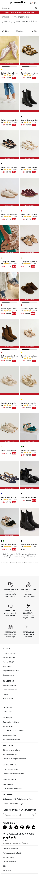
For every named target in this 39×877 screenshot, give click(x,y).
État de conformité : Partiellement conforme (18, 799)
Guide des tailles (8, 675)
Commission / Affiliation (11, 722)
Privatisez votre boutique (11, 739)
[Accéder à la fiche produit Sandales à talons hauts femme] (29, 333)
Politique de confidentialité (12, 853)
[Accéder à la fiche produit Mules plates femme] (9, 239)
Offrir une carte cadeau (11, 769)
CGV (4, 866)
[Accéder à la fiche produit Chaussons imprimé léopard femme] (29, 286)
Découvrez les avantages (11, 750)
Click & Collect (7, 711)
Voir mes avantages (10, 754)
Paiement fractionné (10, 690)
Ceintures (7, 21)
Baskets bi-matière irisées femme (12, 214)
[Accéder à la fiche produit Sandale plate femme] (9, 475)
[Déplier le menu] (4, 3)
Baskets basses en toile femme (11, 120)
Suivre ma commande (10, 703)
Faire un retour (8, 698)
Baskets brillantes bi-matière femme (13, 73)
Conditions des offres (10, 849)
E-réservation (7, 707)
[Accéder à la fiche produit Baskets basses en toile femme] (9, 97)
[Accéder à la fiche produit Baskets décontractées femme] (9, 144)
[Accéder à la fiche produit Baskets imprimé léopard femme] (9, 286)
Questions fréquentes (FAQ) (12, 788)
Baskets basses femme (29, 167)
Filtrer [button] (7, 31)
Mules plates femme (8, 262)
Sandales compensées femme (11, 403)
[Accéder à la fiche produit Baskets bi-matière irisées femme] (9, 192)
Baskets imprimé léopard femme (12, 309)
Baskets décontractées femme (11, 167)
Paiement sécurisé (9, 685)
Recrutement (7, 666)
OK (33, 815)
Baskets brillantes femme (10, 450)
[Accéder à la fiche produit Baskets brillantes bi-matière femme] (9, 50)
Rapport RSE (7, 662)
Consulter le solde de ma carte (13, 773)
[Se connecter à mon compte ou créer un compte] (31, 3)
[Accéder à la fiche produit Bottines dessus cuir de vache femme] (29, 97)
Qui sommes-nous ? (10, 653)
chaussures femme (18, 556)
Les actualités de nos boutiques (13, 731)
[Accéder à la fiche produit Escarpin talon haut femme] (29, 475)
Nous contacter (8, 784)
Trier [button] (35, 31)
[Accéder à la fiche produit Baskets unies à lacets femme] (29, 192)
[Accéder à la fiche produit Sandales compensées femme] (9, 380)
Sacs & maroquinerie (23, 21)
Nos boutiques (8, 726)
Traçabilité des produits (11, 670)
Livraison (6, 694)
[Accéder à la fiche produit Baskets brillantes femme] (9, 427)
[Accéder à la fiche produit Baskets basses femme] (29, 144)
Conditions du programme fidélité (14, 759)
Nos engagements (9, 657)
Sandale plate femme (8, 497)
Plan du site (7, 870)
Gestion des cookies (9, 862)
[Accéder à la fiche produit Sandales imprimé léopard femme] (29, 50)
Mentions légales (9, 857)
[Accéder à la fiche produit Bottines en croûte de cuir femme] (9, 333)
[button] (21, 803)
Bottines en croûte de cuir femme (12, 356)
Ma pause (9, 735)
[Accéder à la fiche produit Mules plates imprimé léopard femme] (29, 239)
